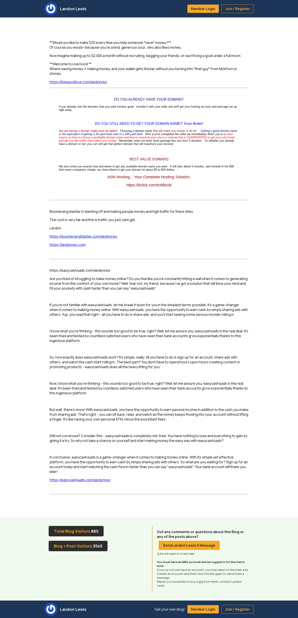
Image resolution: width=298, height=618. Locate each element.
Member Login (203, 8)
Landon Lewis (73, 8)
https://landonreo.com (68, 244)
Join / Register (237, 8)
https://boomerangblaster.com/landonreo (83, 236)
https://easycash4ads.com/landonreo (80, 479)
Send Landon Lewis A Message (189, 545)
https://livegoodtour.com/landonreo (78, 81)
